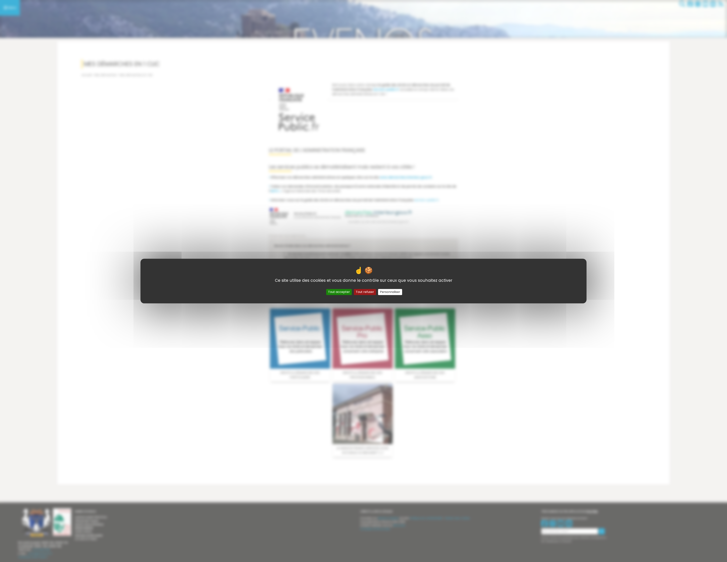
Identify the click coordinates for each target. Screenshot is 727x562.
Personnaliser (390, 292)
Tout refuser (365, 292)
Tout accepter (339, 292)
